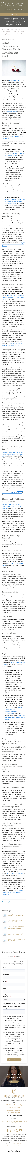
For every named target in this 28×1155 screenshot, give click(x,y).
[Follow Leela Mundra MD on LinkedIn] (14, 1130)
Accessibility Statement (14, 1112)
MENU (12, 15)
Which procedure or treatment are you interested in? (14, 995)
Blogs (22, 31)
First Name (6, 968)
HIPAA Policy (8, 1105)
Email (4, 988)
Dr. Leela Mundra (12, 111)
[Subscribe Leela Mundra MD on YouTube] (20, 1130)
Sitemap (17, 1110)
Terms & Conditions (14, 1107)
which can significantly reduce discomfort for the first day (13, 244)
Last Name (6, 974)
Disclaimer (10, 1110)
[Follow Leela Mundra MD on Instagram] (17, 1130)
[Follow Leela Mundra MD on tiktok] (10, 1130)
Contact (8, 10)
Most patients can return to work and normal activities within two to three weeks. (12, 454)
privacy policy (8, 1054)
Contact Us (14, 1082)
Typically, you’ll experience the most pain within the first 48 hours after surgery (13, 297)
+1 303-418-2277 (16, 1144)
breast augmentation (15, 80)
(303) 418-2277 (18, 10)
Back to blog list (6, 902)
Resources (16, 31)
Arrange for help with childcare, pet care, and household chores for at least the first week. (15, 201)
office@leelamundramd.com (14, 1146)
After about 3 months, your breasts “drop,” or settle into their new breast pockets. (12, 506)
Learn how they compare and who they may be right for (15, 717)
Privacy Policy (18, 1105)
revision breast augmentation (15, 873)
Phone (5, 981)
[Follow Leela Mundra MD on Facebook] (7, 1130)
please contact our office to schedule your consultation (12, 892)
